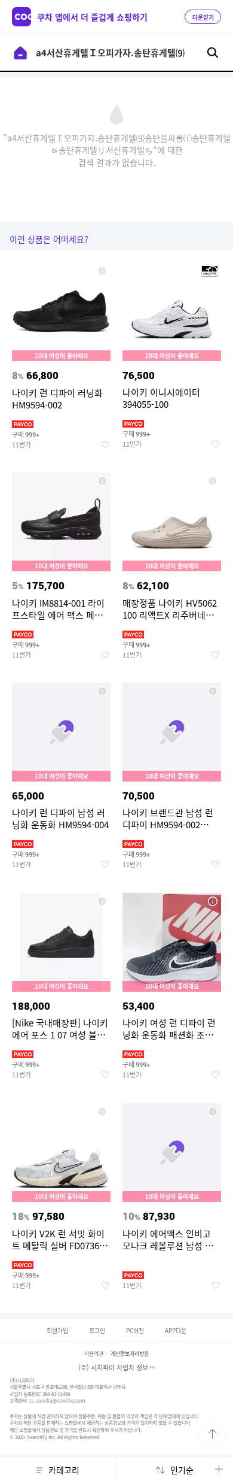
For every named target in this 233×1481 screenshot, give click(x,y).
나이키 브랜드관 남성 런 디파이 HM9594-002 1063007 (212, 691)
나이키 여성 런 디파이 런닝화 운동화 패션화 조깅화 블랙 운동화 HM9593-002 (212, 901)
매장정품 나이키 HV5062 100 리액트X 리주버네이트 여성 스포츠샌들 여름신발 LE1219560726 (212, 481)
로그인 (97, 1330)
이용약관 (93, 1354)
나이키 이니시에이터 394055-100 (212, 270)
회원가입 (57, 1330)
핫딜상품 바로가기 (61, 367)
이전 (20, 53)
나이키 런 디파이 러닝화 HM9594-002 (102, 270)
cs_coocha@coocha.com (57, 1400)
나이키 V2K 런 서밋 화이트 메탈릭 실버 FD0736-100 (102, 1111)
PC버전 (135, 1330)
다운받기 (203, 17)
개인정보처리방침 (130, 1354)
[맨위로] (212, 1434)
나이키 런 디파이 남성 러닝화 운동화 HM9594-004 (102, 691)
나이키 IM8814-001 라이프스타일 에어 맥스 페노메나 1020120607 (102, 481)
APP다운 (175, 1330)
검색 (213, 53)
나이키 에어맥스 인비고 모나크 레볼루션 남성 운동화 (212, 1111)
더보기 (218, 1469)
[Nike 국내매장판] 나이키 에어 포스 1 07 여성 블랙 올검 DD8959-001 (102, 901)
